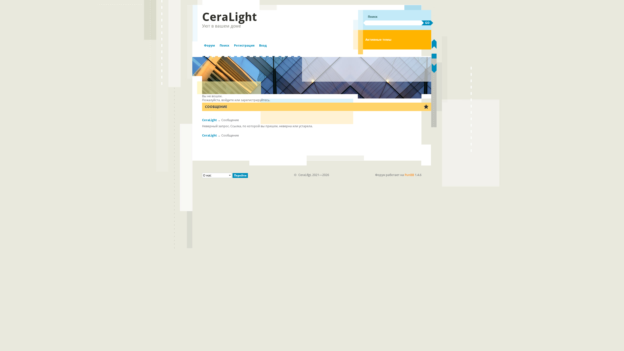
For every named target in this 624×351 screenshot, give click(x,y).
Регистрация (244, 45)
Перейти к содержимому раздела (434, 56)
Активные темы (378, 39)
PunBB (409, 175)
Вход (263, 45)
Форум (209, 45)
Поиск (224, 45)
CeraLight (229, 17)
